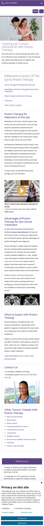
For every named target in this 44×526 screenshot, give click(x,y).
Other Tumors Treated (12, 105)
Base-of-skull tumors (15, 417)
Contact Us (8, 100)
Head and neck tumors (15, 430)
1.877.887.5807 (19, 174)
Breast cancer (12, 423)
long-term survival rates (13, 261)
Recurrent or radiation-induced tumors (21, 439)
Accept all (22, 518)
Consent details (7, 512)
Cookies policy (26, 512)
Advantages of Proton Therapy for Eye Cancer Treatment (21, 90)
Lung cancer (11, 433)
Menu (35, 11)
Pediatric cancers (13, 436)
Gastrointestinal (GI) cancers (17, 426)
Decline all (22, 523)
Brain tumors (11, 420)
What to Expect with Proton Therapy (18, 96)
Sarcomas (10, 442)
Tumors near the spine (15, 446)
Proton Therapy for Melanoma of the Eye (19, 85)
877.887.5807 (32, 374)
